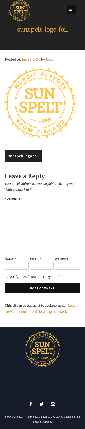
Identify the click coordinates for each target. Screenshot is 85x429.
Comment (13, 199)
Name (10, 259)
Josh (49, 59)
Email (36, 259)
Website (62, 259)
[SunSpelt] (20, 20)
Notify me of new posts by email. (34, 277)
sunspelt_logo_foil (23, 156)
